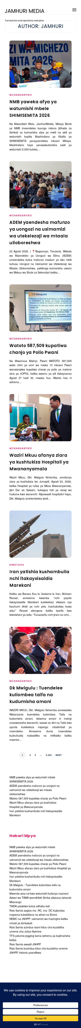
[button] (74, 9)
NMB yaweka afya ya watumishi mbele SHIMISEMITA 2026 (33, 108)
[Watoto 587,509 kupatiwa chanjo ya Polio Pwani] (40, 315)
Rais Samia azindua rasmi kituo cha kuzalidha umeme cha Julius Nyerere (36, 929)
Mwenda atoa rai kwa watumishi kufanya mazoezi (38, 893)
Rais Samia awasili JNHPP (25, 944)
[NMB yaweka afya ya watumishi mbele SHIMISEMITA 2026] (40, 72)
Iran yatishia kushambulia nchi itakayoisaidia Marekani (39, 578)
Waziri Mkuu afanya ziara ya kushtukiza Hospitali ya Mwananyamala (39, 462)
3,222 (49, 755)
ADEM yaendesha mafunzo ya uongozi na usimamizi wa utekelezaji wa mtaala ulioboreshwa (34, 790)
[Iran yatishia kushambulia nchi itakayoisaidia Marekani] (40, 536)
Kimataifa (16, 564)
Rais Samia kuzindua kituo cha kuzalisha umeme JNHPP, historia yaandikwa (38, 950)
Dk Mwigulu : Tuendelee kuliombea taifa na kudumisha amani (36, 695)
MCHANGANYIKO (20, 94)
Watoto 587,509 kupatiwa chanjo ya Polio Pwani (37, 798)
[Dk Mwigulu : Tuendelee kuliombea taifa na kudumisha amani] (40, 658)
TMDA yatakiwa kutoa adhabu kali (29, 906)
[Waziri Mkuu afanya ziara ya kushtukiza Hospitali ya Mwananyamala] (40, 425)
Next (59, 755)
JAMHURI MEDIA (24, 11)
